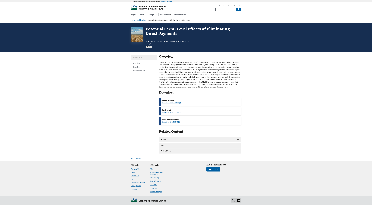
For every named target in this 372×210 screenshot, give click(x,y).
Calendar (218, 6)
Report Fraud (154, 181)
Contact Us (237, 6)
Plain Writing (154, 178)
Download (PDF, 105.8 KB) (171, 103)
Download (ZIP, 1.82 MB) (170, 122)
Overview (136, 63)
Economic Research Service (152, 6)
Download (136, 67)
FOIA (151, 169)
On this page (137, 57)
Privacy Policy (136, 186)
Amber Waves (180, 14)
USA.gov (153, 188)
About (224, 6)
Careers (230, 6)
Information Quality (138, 182)
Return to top (136, 158)
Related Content (139, 71)
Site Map (134, 189)
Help (132, 179)
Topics (133, 14)
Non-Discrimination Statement (156, 173)
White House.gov (156, 192)
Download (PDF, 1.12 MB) (170, 112)
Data (162, 145)
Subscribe (212, 169)
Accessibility (135, 169)
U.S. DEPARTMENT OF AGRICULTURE (151, 9)
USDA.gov (153, 185)
